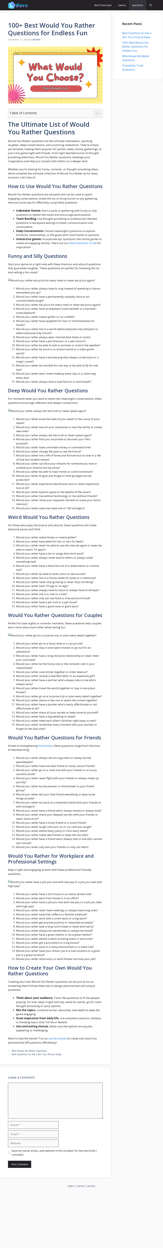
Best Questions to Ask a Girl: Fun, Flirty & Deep (36, 1054)
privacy (91, 1185)
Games (122, 5)
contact (81, 1185)
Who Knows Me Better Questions (29, 1050)
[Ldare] (18, 5)
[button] (150, 5)
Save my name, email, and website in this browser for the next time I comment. (54, 1153)
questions (137, 5)
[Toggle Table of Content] (95, 113)
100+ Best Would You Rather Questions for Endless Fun (135, 46)
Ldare (71, 1185)
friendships (45, 746)
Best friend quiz (103, 5)
